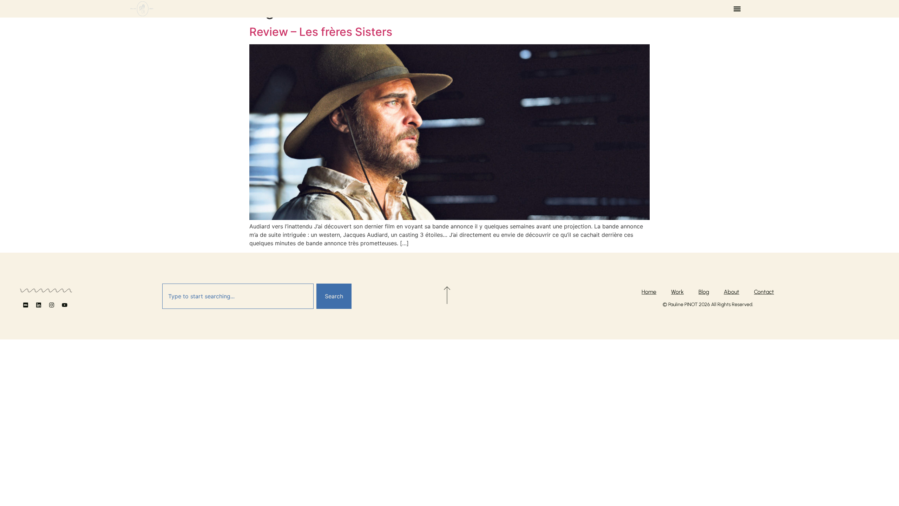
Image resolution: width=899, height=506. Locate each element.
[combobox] (238, 296)
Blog (703, 291)
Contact (764, 291)
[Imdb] (25, 305)
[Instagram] (51, 305)
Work (677, 291)
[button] (737, 9)
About (731, 291)
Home (649, 291)
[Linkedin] (38, 305)
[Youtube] (64, 305)
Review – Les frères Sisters (320, 32)
